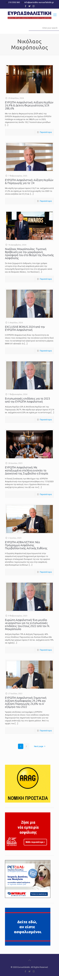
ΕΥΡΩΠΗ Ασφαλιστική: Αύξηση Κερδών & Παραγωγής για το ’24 (29, 181)
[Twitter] (29, 6)
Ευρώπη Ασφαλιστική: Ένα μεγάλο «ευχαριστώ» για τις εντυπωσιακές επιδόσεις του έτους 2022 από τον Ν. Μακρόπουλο (27, 624)
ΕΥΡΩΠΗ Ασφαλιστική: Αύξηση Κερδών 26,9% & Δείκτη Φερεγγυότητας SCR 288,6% (29, 105)
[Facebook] (25, 6)
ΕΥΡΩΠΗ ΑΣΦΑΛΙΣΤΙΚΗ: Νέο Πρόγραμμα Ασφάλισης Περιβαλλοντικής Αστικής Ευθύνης (26, 545)
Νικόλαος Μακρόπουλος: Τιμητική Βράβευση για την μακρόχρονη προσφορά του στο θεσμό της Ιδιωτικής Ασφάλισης (29, 253)
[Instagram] (33, 6)
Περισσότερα (46, 132)
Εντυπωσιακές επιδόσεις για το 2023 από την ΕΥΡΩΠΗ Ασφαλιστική (27, 400)
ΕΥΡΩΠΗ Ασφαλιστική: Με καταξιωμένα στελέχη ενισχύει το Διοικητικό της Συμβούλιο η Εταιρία (26, 470)
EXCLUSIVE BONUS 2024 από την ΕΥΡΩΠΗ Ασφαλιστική (25, 328)
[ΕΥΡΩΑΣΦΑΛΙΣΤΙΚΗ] (29, 14)
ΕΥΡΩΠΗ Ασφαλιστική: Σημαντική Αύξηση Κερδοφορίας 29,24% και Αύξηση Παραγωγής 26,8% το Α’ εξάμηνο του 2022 (25, 702)
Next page (38, 746)
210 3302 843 (14, 2)
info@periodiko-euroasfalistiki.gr (39, 2)
